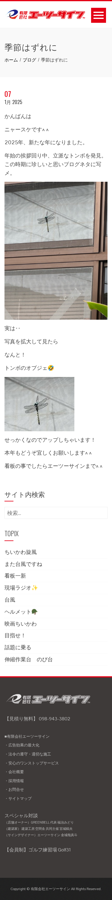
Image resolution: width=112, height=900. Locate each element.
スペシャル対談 (40, 824)
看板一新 (15, 575)
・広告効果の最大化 (21, 745)
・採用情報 (14, 780)
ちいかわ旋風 (20, 552)
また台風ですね (23, 564)
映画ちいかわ (20, 623)
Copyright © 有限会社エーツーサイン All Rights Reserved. (56, 889)
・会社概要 (14, 771)
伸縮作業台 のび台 (28, 659)
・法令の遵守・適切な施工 (27, 754)
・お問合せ (14, 789)
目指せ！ (15, 635)
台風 (9, 599)
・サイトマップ (18, 798)
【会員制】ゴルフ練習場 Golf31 (37, 850)
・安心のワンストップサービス (31, 763)
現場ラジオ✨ (21, 587)
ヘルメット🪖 (21, 611)
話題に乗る (17, 647)
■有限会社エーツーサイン (27, 736)
